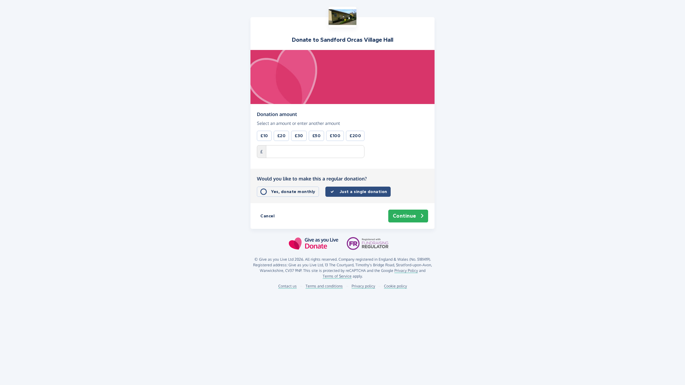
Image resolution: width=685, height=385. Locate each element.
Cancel (267, 215)
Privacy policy (363, 286)
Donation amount (277, 114)
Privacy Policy (406, 270)
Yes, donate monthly (293, 191)
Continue (404, 216)
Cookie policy (395, 286)
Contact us (287, 286)
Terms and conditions (324, 286)
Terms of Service (337, 276)
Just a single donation (363, 191)
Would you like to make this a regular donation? (312, 179)
